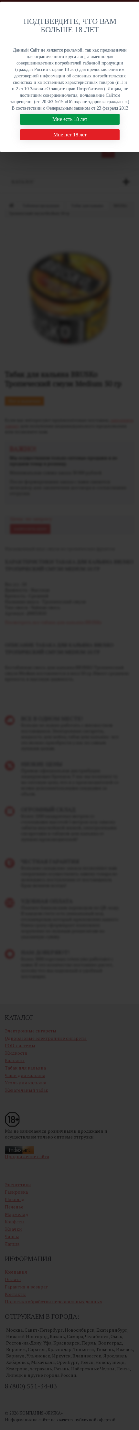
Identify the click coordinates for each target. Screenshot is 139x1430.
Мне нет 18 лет (70, 134)
